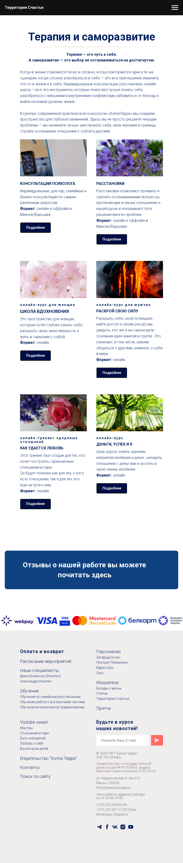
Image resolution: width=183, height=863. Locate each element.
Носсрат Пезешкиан (112, 662)
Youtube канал (34, 722)
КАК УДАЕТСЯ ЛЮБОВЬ (41, 448)
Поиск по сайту (35, 776)
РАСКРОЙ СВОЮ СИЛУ (117, 311)
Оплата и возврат (42, 651)
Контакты (30, 767)
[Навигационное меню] (175, 7)
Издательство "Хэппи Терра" (48, 758)
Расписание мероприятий (45, 661)
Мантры (26, 728)
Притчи (103, 708)
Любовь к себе (31, 743)
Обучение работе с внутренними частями (52, 702)
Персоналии (108, 651)
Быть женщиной (33, 738)
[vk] (115, 827)
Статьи (101, 693)
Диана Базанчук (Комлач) (40, 676)
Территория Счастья (112, 699)
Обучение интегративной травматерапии (52, 707)
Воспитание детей (34, 749)
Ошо (99, 673)
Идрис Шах (104, 668)
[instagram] (123, 827)
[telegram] (99, 827)
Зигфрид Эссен (108, 657)
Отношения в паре (34, 733)
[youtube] (131, 827)
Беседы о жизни (108, 688)
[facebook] (107, 827)
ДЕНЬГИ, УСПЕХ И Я (114, 444)
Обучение (29, 690)
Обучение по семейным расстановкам (50, 697)
